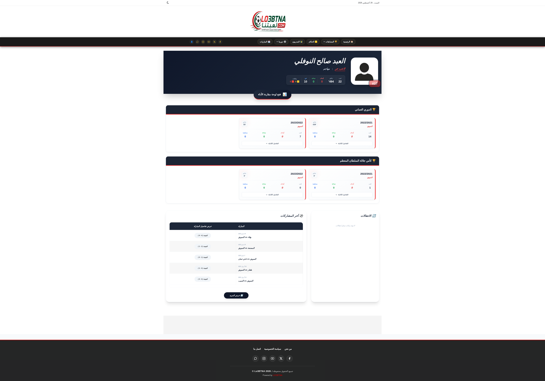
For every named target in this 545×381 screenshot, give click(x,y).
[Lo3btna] (272, 21)
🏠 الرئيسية (348, 42)
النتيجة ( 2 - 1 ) (202, 246)
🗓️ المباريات (265, 42)
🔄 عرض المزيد (236, 295)
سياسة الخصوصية (272, 349)
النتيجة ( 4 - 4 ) (202, 235)
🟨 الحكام (313, 42)
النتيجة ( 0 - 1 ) (202, 268)
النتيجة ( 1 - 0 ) (202, 257)
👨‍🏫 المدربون (297, 42)
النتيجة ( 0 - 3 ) (202, 279)
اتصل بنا (257, 349)
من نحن (288, 349)
